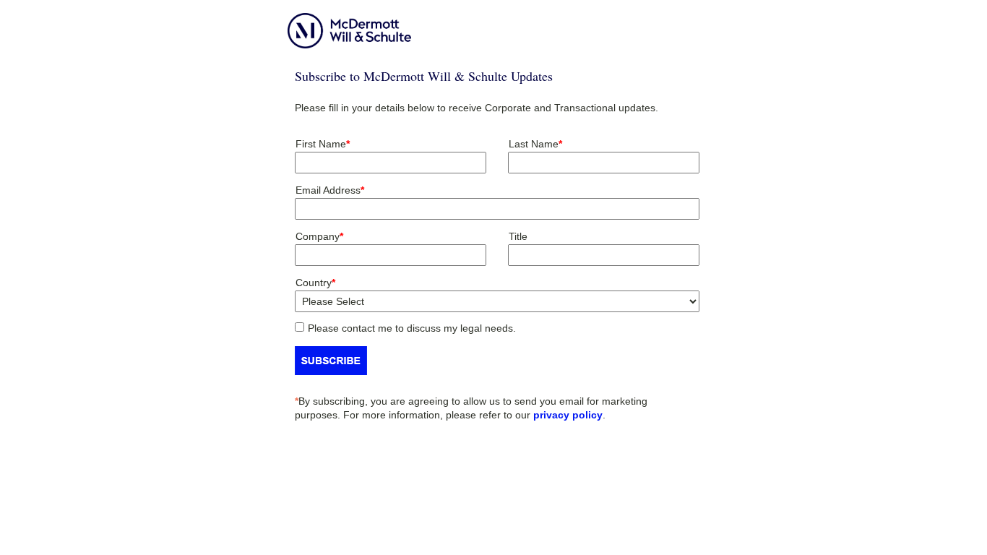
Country (315, 282)
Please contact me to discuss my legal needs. (412, 328)
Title (518, 236)
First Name (323, 144)
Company (319, 236)
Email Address (330, 190)
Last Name (535, 144)
